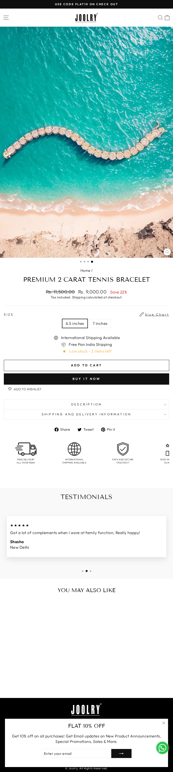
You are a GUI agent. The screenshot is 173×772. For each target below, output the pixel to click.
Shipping (79, 297)
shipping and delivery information (86, 414)
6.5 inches (75, 323)
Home (85, 270)
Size (86, 314)
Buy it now (87, 379)
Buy (44, 685)
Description (86, 404)
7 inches (100, 323)
